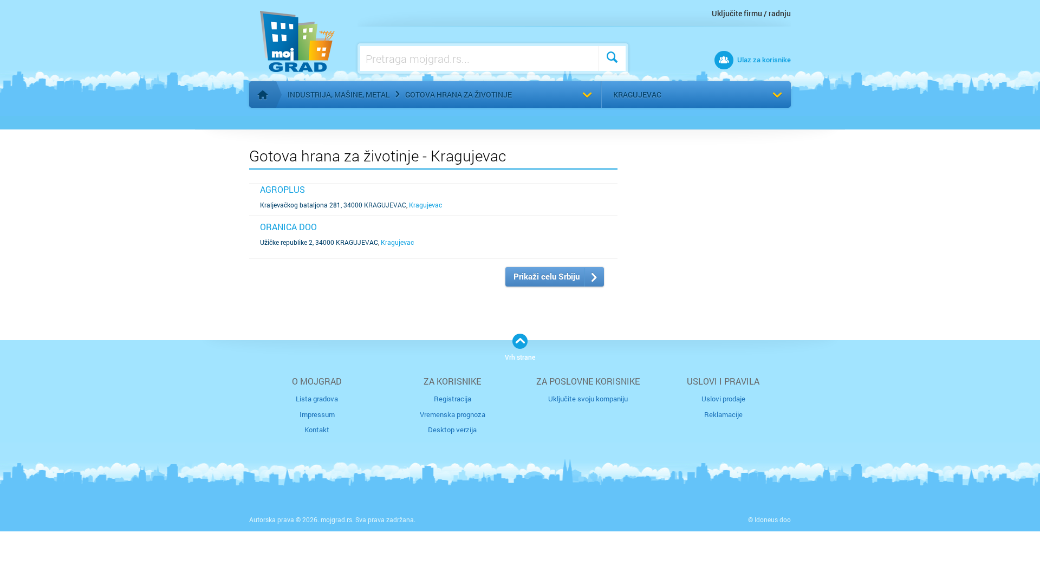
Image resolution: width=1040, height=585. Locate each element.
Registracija (452, 399)
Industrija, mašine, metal (339, 94)
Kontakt (316, 429)
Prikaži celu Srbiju (547, 276)
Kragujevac (637, 94)
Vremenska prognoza (452, 414)
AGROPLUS (282, 189)
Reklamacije (723, 414)
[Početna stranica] (262, 94)
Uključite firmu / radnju (751, 13)
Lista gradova (317, 399)
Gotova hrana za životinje (458, 94)
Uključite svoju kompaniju (588, 399)
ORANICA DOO (288, 226)
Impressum (317, 414)
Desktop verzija (452, 429)
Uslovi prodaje (723, 399)
